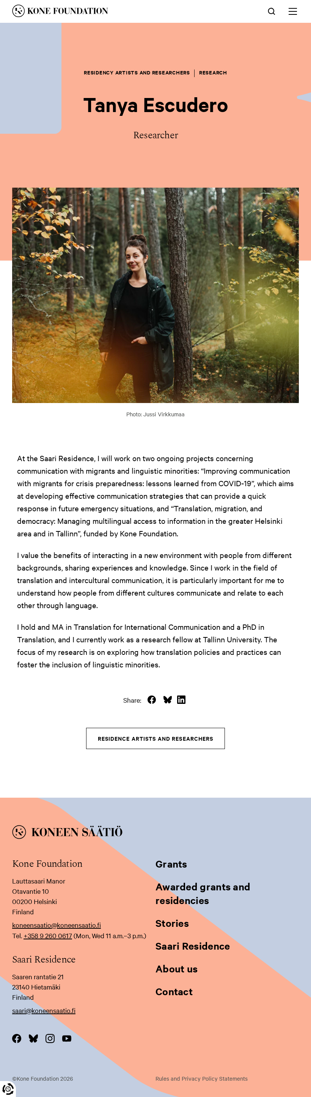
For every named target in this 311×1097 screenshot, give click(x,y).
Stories (172, 922)
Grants (171, 863)
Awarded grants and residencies (203, 893)
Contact (174, 991)
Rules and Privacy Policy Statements (202, 1078)
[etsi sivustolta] (271, 11)
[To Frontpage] (155, 833)
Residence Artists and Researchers (156, 738)
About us (177, 968)
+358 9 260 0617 (48, 935)
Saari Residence (193, 945)
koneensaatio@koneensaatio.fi (56, 924)
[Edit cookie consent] (8, 1089)
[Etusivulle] (99, 12)
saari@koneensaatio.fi (43, 1010)
